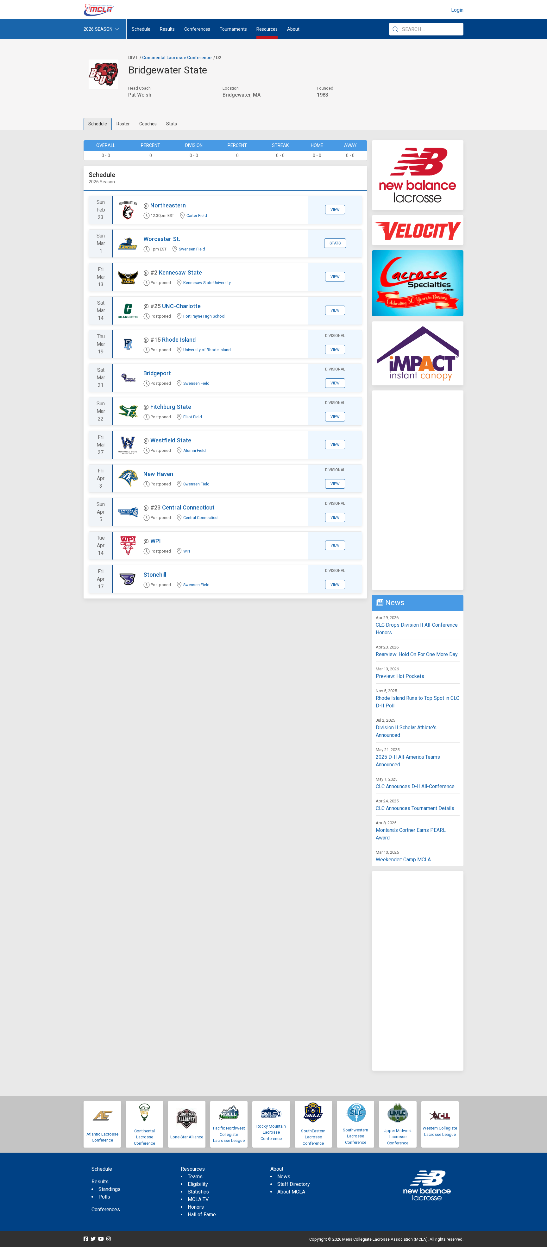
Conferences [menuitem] (105, 1209)
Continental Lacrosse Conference (176, 57)
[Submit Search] (395, 29)
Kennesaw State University (207, 282)
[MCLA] (99, 10)
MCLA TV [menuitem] (198, 1199)
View (335, 209)
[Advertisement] (418, 490)
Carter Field (196, 215)
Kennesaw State (180, 272)
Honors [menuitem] (196, 1207)
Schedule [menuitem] (141, 29)
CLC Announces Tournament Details (415, 808)
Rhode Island (179, 339)
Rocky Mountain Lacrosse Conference (271, 1132)
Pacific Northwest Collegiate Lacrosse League (229, 1134)
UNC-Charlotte (181, 306)
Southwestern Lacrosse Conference (355, 1136)
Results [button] (167, 29)
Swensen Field (192, 249)
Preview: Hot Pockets (400, 676)
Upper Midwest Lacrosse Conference (398, 1136)
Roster (123, 123)
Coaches (148, 123)
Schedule (97, 123)
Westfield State (170, 440)
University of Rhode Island (207, 349)
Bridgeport (157, 373)
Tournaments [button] (233, 29)
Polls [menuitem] (104, 1197)
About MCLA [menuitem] (291, 1192)
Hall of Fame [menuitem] (202, 1215)
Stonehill (154, 574)
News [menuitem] (283, 1177)
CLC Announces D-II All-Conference (415, 786)
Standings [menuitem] (109, 1189)
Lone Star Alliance (186, 1137)
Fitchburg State (170, 406)
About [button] (293, 29)
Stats (171, 123)
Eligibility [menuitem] (198, 1184)
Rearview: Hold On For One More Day (417, 654)
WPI (155, 541)
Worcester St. (161, 239)
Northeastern (168, 205)
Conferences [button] (197, 29)
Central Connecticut (188, 507)
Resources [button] (267, 29)
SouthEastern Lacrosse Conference (313, 1137)
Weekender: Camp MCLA (403, 860)
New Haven (158, 474)
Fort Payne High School (204, 316)
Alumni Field (194, 450)
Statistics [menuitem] (198, 1192)
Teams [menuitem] (195, 1177)
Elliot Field (192, 417)
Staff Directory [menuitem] (293, 1184)
